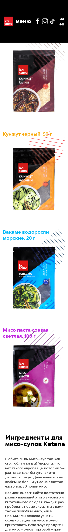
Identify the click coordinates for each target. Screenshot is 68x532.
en (61, 24)
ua (62, 18)
